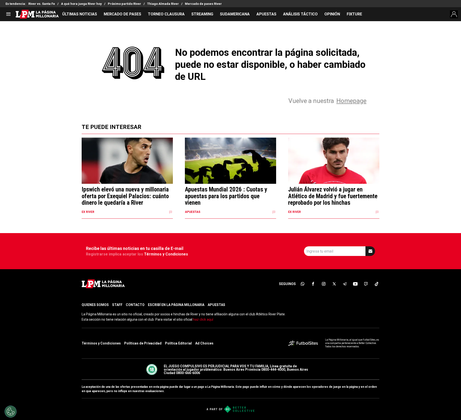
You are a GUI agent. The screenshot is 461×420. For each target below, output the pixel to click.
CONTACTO (135, 305)
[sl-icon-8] (376, 284)
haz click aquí (203, 319)
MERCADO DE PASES (122, 14)
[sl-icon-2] (313, 284)
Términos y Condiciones (166, 254)
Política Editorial (178, 343)
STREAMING (202, 14)
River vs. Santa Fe (41, 4)
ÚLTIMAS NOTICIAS (79, 14)
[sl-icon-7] (366, 284)
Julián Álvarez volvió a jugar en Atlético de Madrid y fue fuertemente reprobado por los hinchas (332, 196)
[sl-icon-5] (345, 284)
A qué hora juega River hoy (81, 4)
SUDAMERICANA (235, 14)
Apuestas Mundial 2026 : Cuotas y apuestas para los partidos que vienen (226, 196)
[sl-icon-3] (324, 284)
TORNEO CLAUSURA (166, 14)
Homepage (351, 100)
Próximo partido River (124, 4)
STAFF (117, 305)
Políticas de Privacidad (143, 343)
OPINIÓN (332, 14)
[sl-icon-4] (334, 284)
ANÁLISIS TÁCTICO (300, 14)
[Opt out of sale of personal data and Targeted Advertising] (11, 412)
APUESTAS (266, 14)
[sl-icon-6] (355, 284)
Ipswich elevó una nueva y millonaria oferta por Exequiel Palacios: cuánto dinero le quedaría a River (125, 196)
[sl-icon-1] (302, 284)
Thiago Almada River (163, 4)
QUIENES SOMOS (95, 305)
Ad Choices (204, 343)
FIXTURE (354, 14)
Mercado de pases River (203, 4)
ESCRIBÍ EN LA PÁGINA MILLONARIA (176, 305)
